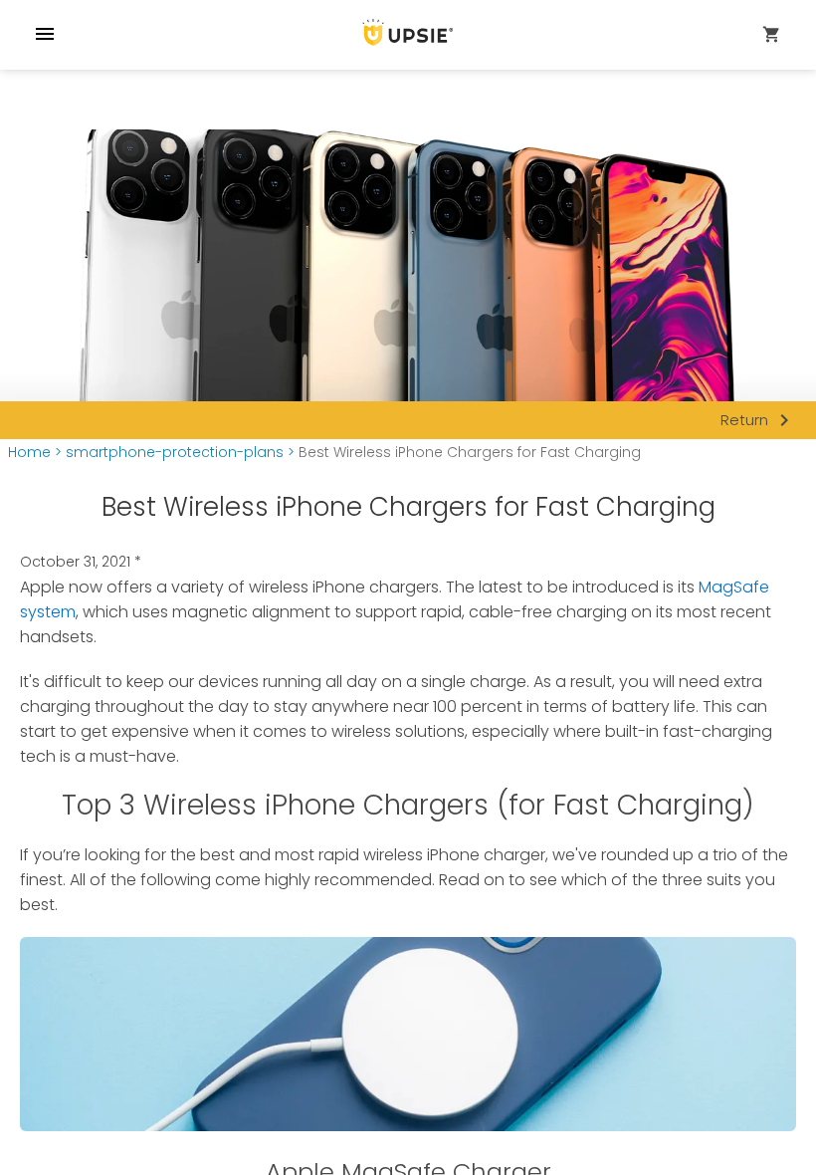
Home (29, 452)
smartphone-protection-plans (175, 452)
